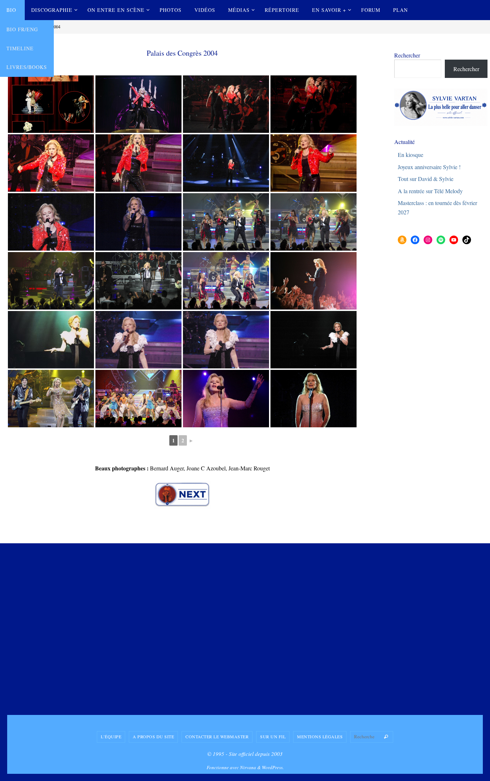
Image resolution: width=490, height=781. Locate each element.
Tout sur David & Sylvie (425, 178)
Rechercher (407, 55)
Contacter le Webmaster (217, 736)
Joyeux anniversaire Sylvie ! (429, 167)
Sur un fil (273, 736)
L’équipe (111, 736)
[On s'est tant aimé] (138, 339)
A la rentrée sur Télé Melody (430, 191)
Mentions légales (320, 736)
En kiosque (410, 154)
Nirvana (248, 767)
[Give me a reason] (138, 398)
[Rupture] (51, 339)
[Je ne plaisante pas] (226, 104)
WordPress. (273, 767)
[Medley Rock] (226, 222)
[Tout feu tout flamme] (138, 104)
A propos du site (153, 736)
